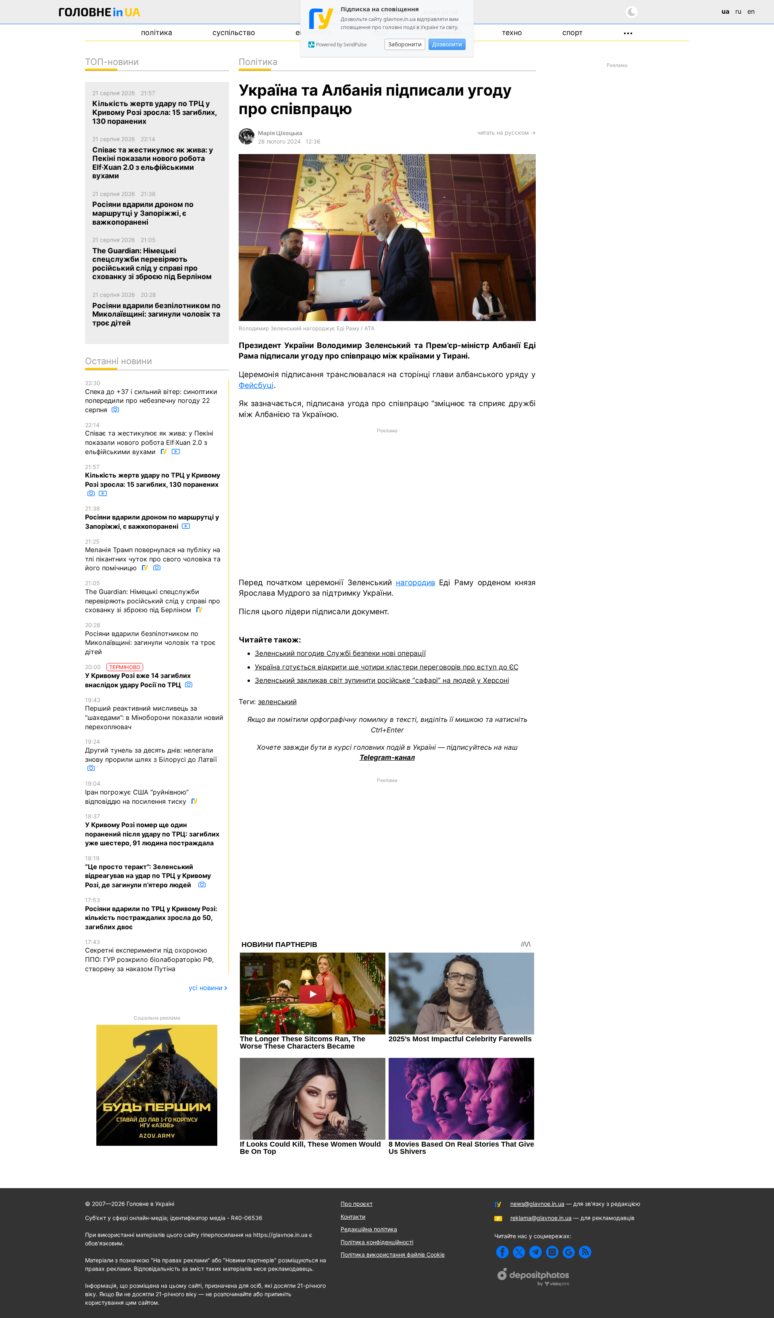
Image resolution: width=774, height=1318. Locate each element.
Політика (156, 32)
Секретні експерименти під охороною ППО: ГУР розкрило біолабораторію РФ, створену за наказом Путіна (149, 955)
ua (725, 11)
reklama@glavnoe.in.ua (541, 1217)
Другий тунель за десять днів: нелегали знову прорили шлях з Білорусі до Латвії (151, 750)
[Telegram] (535, 1252)
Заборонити (405, 44)
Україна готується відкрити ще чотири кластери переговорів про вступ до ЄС (386, 667)
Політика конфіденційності (377, 1242)
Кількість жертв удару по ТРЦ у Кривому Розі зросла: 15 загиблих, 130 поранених (152, 475)
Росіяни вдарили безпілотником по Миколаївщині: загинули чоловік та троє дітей (150, 638)
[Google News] (568, 1252)
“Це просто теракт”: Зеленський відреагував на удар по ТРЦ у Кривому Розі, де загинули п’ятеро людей (148, 872)
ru (738, 11)
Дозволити (447, 44)
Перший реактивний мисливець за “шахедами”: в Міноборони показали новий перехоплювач (154, 714)
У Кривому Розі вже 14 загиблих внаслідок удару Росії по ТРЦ (138, 676)
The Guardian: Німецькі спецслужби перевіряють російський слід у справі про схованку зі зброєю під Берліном (152, 597)
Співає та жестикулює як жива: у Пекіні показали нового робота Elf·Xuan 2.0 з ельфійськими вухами (149, 438)
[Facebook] (502, 1252)
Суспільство (233, 32)
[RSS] (585, 1252)
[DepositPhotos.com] (533, 1278)
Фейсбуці (256, 385)
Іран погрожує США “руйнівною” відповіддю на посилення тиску (137, 792)
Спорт (572, 32)
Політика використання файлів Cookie (393, 1254)
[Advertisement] (387, 502)
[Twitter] (519, 1252)
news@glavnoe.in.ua (537, 1203)
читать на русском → (506, 132)
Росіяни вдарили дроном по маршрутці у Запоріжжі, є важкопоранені (152, 517)
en (751, 11)
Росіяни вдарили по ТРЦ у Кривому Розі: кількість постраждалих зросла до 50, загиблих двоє (151, 914)
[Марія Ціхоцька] (247, 142)
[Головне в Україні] (99, 13)
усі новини (206, 988)
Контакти (353, 1216)
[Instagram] (552, 1252)
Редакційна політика (369, 1229)
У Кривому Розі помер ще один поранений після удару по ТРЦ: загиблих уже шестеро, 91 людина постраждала (152, 830)
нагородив (415, 582)
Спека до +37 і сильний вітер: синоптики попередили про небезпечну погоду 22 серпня (151, 397)
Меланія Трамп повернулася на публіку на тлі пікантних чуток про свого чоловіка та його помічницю (153, 555)
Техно (512, 32)
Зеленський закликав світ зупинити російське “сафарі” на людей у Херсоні (382, 680)
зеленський (277, 701)
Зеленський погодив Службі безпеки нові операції (340, 653)
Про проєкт (356, 1203)
